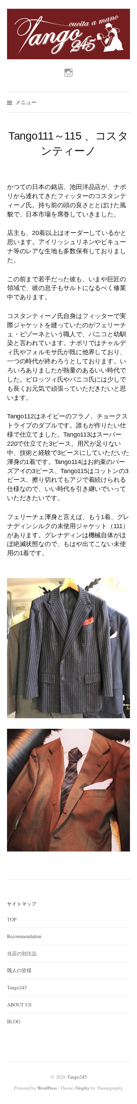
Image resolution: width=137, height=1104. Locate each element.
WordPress (47, 1088)
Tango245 (17, 987)
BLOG (13, 1021)
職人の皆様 (19, 970)
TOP (12, 919)
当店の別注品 (22, 953)
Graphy (83, 1088)
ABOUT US (19, 1004)
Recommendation (24, 936)
